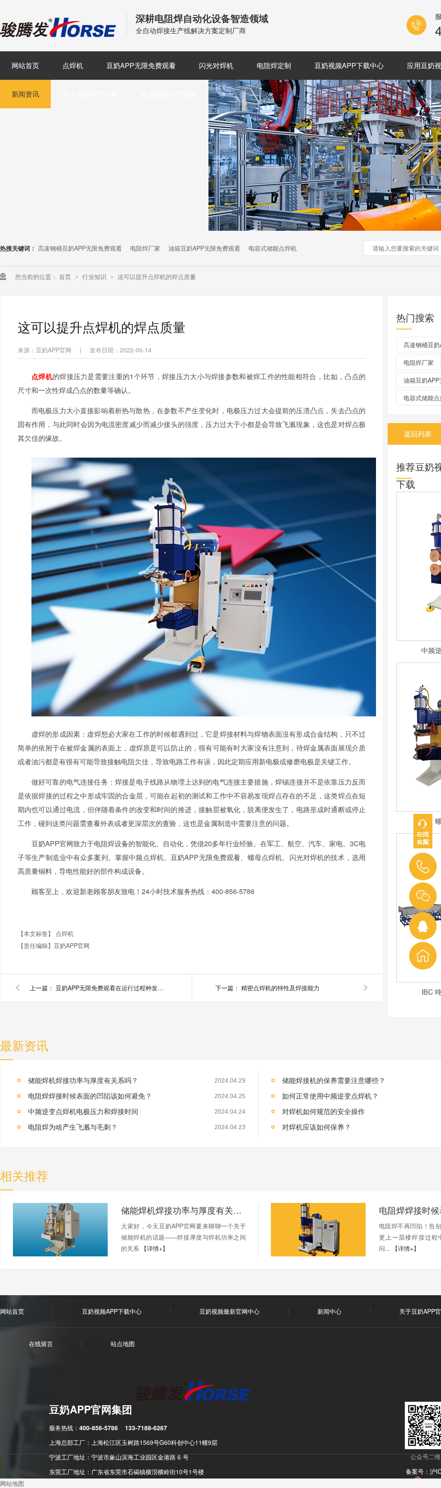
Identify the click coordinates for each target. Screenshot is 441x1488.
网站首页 (25, 65)
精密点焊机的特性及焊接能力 (280, 987)
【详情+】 (154, 1248)
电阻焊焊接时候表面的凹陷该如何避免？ (90, 1096)
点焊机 (72, 65)
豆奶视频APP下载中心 (349, 65)
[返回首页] (423, 956)
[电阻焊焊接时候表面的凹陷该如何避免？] (318, 1229)
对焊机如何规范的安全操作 (323, 1111)
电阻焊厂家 (145, 248)
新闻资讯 (25, 94)
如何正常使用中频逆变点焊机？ (330, 1096)
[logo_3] (198, 1392)
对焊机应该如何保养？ (316, 1127)
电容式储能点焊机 (272, 248)
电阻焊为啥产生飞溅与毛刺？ (73, 1127)
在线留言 (41, 1343)
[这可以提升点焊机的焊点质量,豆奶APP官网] (59, 34)
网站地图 (12, 1483)
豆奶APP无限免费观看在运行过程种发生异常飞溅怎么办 (112, 987)
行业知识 (95, 276)
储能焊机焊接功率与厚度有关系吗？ (83, 1080)
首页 (66, 276)
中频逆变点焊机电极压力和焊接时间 (83, 1111)
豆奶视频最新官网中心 (229, 1311)
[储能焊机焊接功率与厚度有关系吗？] (60, 1229)
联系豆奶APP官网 (169, 94)
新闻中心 (329, 1311)
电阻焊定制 (274, 65)
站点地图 (123, 1343)
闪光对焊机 (216, 65)
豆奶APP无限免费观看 (141, 65)
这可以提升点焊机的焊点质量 (157, 276)
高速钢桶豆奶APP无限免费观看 (80, 248)
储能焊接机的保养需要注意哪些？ (333, 1080)
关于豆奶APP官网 (90, 94)
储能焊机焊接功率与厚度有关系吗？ (183, 1210)
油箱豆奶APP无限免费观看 (204, 248)
